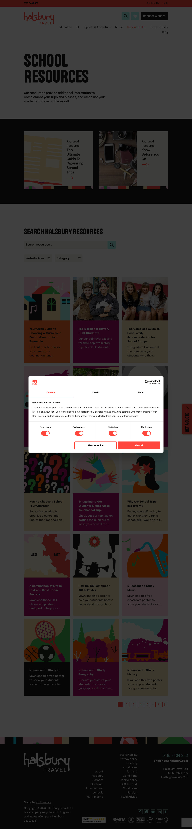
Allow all (138, 445)
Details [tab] (96, 392)
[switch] (79, 433)
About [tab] (141, 392)
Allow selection (95, 445)
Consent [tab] (51, 392)
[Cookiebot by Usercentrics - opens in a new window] (147, 382)
